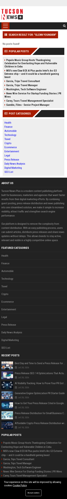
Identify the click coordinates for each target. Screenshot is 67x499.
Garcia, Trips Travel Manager (22, 85)
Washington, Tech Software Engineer (26, 89)
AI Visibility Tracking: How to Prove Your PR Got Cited (40, 383)
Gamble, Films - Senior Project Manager (27, 104)
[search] (64, 25)
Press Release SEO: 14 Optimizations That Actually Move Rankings (40, 373)
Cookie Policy (20, 485)
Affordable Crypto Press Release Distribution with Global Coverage (40, 423)
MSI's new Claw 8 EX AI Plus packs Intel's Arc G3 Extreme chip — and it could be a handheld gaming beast (31, 73)
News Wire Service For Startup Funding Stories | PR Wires (32, 95)
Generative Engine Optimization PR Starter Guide (40, 393)
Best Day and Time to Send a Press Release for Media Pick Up (40, 363)
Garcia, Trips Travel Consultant (23, 81)
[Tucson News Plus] (12, 14)
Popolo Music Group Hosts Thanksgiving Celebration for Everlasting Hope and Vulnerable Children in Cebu (30, 63)
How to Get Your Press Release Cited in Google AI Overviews (40, 403)
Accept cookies (33, 493)
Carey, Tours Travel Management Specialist (29, 100)
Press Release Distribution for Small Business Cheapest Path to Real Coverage (40, 413)
